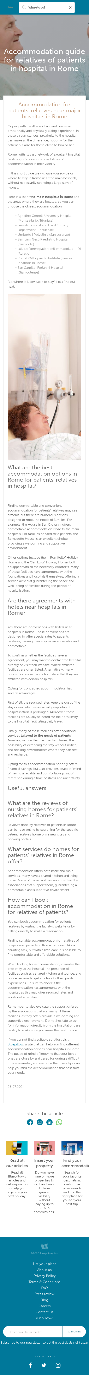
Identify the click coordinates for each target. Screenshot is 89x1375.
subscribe (74, 1331)
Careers (44, 1306)
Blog (44, 1300)
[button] (72, 1173)
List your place (44, 1264)
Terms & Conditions (44, 1282)
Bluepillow (15, 1044)
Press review (44, 1294)
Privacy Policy (44, 1276)
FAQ (44, 1288)
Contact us (44, 1312)
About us (44, 1270)
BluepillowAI (44, 1318)
